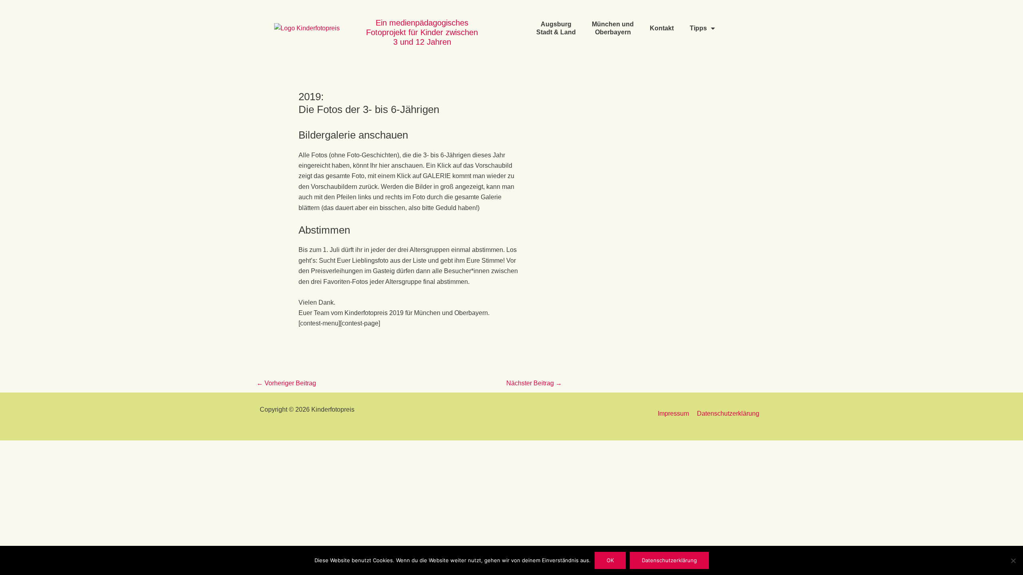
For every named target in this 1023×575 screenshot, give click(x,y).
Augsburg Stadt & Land (556, 28)
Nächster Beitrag (534, 383)
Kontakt (662, 28)
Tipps (698, 28)
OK (610, 560)
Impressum (673, 413)
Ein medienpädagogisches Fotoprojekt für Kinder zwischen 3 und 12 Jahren (422, 32)
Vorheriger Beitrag (286, 383)
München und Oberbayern (613, 28)
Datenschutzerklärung (728, 413)
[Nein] (1013, 561)
